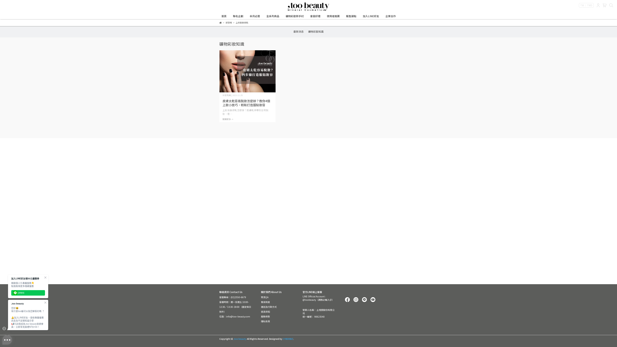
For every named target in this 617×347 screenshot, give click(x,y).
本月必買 (255, 16)
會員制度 (265, 302)
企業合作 (390, 16)
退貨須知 (265, 311)
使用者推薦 (333, 16)
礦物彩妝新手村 (295, 16)
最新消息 (298, 31)
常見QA (264, 297)
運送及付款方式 (269, 306)
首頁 (224, 16)
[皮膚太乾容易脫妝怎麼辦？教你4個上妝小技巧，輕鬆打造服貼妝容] (247, 71)
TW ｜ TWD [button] (586, 5)
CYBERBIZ (288, 338)
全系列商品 (272, 16)
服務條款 (265, 316)
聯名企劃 (238, 16)
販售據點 (351, 16)
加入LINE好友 (371, 16)
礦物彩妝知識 (316, 31)
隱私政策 (265, 321)
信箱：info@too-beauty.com (234, 316)
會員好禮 (315, 16)
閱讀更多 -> (228, 119)
